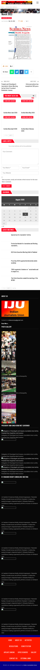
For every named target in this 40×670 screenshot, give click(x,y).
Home (10, 640)
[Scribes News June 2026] (11, 105)
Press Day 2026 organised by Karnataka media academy (24, 262)
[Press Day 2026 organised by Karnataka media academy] (5, 263)
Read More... (5, 323)
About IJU (18, 640)
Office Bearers (23, 652)
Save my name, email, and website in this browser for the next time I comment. (19, 180)
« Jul (2, 226)
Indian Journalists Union (30, 665)
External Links (26, 658)
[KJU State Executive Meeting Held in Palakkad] (5, 254)
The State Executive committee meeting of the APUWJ (24, 279)
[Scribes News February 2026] (29, 121)
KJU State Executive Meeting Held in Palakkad (24, 252)
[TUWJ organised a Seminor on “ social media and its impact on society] (5, 271)
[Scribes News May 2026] (29, 105)
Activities (28, 640)
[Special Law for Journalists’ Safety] (5, 237)
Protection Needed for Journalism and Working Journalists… (24, 244)
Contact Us (13, 658)
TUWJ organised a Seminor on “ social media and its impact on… (24, 270)
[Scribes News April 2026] (11, 121)
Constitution (26, 646)
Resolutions (13, 646)
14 (25, 214)
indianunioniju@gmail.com (15, 320)
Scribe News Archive (6, 18)
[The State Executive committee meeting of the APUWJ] (5, 280)
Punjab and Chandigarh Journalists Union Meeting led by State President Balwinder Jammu (9, 87)
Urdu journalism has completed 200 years (32, 85)
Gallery (33, 652)
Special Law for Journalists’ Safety (21, 235)
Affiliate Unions (9, 652)
